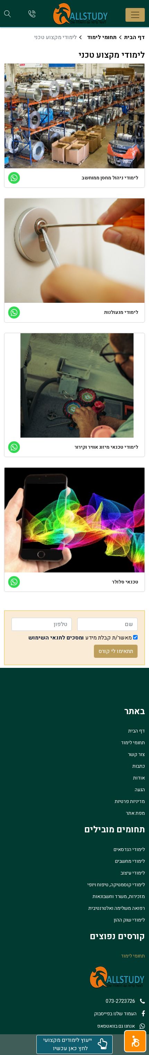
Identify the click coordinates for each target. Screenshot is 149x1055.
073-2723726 (120, 1001)
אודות (139, 778)
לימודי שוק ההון (129, 920)
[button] (135, 1041)
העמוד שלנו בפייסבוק (115, 1013)
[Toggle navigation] (135, 15)
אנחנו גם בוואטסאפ (116, 1026)
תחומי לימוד (101, 37)
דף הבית (134, 37)
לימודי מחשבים (130, 861)
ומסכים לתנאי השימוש (56, 638)
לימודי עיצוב (133, 873)
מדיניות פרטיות (130, 801)
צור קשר (136, 754)
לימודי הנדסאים (129, 849)
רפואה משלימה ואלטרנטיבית (116, 908)
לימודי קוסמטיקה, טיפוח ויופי (116, 884)
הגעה (140, 789)
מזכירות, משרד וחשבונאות (119, 896)
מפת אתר (135, 813)
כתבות (138, 766)
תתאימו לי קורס (115, 651)
